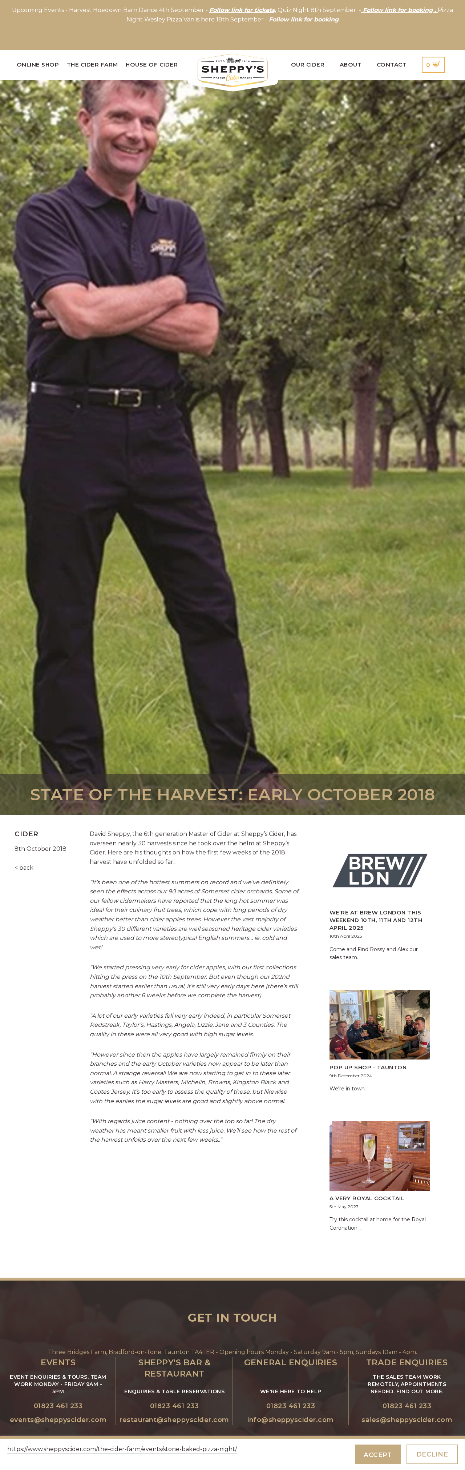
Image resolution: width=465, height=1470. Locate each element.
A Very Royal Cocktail (367, 1198)
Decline (432, 1454)
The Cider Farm (92, 64)
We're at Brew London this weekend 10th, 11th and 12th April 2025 (375, 920)
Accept (378, 1454)
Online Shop (38, 64)
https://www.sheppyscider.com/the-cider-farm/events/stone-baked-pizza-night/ (122, 1449)
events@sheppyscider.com (58, 1420)
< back (24, 867)
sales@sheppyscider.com (406, 1420)
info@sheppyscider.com (290, 1420)
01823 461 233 (58, 1406)
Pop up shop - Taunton (368, 1067)
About (351, 64)
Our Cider (308, 64)
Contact (392, 64)
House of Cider (152, 64)
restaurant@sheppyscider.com (174, 1420)
